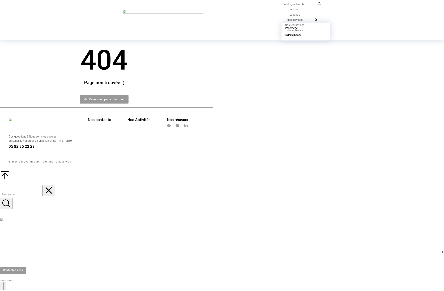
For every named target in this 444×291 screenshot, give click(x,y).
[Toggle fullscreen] (8, 280)
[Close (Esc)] (1, 280)
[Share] (4, 280)
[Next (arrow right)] (4, 286)
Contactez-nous (13, 270)
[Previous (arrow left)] (1, 286)
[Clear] (48, 190)
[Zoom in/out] (11, 280)
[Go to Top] (222, 175)
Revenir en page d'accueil (106, 99)
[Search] (6, 203)
